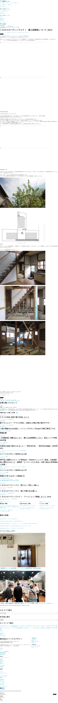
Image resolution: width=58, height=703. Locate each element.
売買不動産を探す (3, 652)
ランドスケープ (56, 626)
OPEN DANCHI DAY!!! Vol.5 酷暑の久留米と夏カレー (11, 521)
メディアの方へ (2, 683)
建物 (18, 27)
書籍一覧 (1, 662)
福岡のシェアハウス (35, 647)
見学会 (48, 628)
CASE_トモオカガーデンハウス (24, 32)
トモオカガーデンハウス (10, 27)
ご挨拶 (1, 658)
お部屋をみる (2, 18)
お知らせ (15, 626)
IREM (9, 626)
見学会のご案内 (2, 654)
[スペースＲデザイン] (3, 8)
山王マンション (28, 627)
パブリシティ (2, 673)
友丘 (10, 32)
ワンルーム (11, 627)
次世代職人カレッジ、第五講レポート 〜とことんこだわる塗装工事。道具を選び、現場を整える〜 (19, 523)
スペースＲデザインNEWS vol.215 (8, 518)
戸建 (8, 32)
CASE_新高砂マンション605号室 (44, 625)
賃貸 (53, 627)
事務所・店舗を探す (35, 641)
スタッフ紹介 (2, 665)
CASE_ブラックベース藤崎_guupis (26, 625)
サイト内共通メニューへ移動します (6, 4)
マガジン (1, 16)
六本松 (16, 627)
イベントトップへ (3, 607)
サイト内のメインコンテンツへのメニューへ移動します (9, 2)
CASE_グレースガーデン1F (8, 625)
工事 (34, 627)
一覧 (16, 412)
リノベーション (2, 32)
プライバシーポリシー (3, 686)
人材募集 (1, 666)
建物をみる (2, 19)
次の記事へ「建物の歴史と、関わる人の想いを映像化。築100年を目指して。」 (11, 400)
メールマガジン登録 (3, 11)
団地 (20, 627)
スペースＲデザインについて (4, 9)
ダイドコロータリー (42, 626)
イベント (1, 17)
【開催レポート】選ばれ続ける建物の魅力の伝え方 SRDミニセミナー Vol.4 (15, 525)
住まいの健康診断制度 (22, 121)
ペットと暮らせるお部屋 (36, 645)
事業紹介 (1, 659)
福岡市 (42, 627)
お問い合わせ (2, 13)
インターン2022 (20, 626)
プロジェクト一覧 (3, 672)
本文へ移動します (3, 6)
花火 (46, 627)
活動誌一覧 (2, 663)
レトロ (6, 32)
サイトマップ (2, 12)
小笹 (25, 627)
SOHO (1, 649)
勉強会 (18, 627)
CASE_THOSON (2, 625)
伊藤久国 (1, 405)
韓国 (55, 627)
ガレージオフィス (30, 626)
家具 (23, 627)
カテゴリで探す (2, 612)
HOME (1, 629)
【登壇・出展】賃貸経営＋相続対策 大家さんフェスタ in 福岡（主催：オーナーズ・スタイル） (26, 603)
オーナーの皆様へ (3, 635)
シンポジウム (36, 626)
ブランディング (51, 626)
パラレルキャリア (47, 626)
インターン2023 (25, 626)
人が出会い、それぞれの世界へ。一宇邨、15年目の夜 (11, 528)
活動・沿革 (2, 661)
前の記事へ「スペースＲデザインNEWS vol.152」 (6, 400)
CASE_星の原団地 (51, 625)
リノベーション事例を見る (4, 651)
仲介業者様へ (2, 684)
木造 (38, 627)
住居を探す (34, 640)
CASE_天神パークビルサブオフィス (36, 625)
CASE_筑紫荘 (56, 625)
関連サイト (2, 677)
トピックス (16, 27)
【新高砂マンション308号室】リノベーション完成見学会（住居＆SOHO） (21, 568)
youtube (11, 626)
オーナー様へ (2, 20)
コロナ (33, 626)
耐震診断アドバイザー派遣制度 (33, 121)
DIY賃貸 (1, 648)
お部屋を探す (34, 638)
